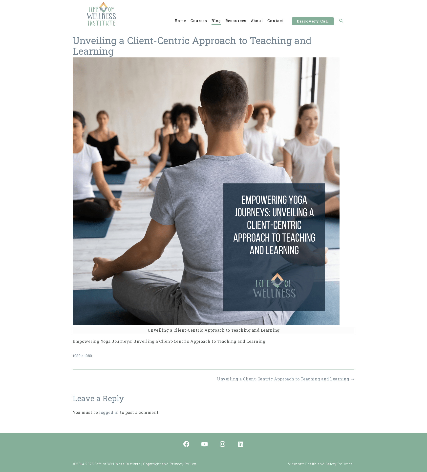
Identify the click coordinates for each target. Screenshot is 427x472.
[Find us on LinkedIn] (241, 444)
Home (180, 20)
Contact (275, 20)
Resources (235, 20)
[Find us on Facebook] (186, 444)
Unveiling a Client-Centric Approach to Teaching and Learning (285, 378)
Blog (216, 20)
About (257, 20)
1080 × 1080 (82, 355)
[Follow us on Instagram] (222, 444)
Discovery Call (313, 21)
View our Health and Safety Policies (320, 464)
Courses (199, 20)
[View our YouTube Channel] (204, 444)
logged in (109, 412)
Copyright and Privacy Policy (169, 464)
